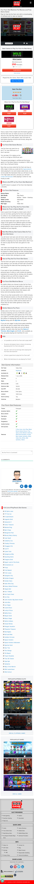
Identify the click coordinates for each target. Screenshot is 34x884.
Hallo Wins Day (9, 583)
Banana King (8, 527)
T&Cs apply (18, 67)
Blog (20, 847)
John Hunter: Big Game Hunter (14, 599)
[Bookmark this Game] (24, 43)
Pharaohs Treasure (10, 629)
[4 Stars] (18, 92)
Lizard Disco (8, 607)
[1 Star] (13, 92)
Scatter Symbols (23, 436)
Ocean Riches (9, 624)
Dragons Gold (9, 559)
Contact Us (21, 845)
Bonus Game (19, 431)
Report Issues (22, 850)
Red (17, 436)
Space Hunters (9, 640)
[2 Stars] (15, 92)
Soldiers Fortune (9, 637)
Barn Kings (8, 530)
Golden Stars (8, 581)
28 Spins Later (9, 511)
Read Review (17, 73)
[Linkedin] (30, 486)
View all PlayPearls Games (17, 733)
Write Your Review (17, 81)
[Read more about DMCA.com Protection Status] (7, 876)
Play (9, 113)
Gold (20, 433)
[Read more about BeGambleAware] (9, 871)
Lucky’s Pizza (9, 610)
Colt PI (7, 549)
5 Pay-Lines (19, 429)
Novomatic (21, 818)
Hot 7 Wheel (8, 591)
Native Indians (9, 621)
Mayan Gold (8, 616)
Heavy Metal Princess (11, 586)
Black (30, 429)
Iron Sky (7, 597)
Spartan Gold (8, 645)
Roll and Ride (8, 634)
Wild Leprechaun (9, 669)
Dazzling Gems (9, 557)
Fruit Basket (8, 570)
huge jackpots (27, 169)
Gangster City (9, 575)
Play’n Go (5, 820)
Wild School (8, 672)
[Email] (21, 486)
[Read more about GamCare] (2, 871)
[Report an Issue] (27, 43)
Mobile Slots (22, 830)
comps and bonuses (7, 176)
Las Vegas (8, 605)
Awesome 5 (8, 522)
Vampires (7, 664)
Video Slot (18, 438)
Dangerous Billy (9, 554)
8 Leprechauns (9, 516)
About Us (5, 845)
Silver (29, 436)
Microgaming (6, 815)
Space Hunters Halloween (12, 642)
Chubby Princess (10, 543)
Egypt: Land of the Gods (12, 562)
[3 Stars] (17, 92)
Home (4, 828)
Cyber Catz (8, 551)
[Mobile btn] (30, 2)
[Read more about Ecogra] (19, 871)
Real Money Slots (7, 833)
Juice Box (7, 602)
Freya (6, 567)
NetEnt (20, 815)
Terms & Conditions (23, 855)
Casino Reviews (22, 828)
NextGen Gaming (7, 818)
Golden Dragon (9, 578)
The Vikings (8, 650)
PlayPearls (18, 370)
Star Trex (7, 648)
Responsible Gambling (24, 852)
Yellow (23, 439)
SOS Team (5, 847)
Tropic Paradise (9, 656)
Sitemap (5, 850)
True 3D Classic (9, 658)
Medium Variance (27, 433)
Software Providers (23, 835)
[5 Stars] (20, 92)
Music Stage (8, 618)
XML (7, 852)
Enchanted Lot (9, 565)
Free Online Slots (7, 830)
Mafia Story (8, 613)
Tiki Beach (8, 653)
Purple (29, 434)
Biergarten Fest (9, 532)
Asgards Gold (9, 519)
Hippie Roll (8, 589)
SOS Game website (12, 491)
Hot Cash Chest (9, 594)
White (23, 438)
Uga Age (7, 661)
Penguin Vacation (10, 626)
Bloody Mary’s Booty (11, 535)
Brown (25, 431)
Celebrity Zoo (9, 541)
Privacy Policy (6, 855)
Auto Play (25, 429)
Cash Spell (8, 538)
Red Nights (8, 632)
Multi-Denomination (21, 434)
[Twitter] (26, 486)
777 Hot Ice (8, 514)
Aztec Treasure (9, 524)
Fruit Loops (8, 573)
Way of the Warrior (10, 666)
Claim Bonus (17, 70)
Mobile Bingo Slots (23, 833)
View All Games (17, 794)
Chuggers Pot (9, 546)
